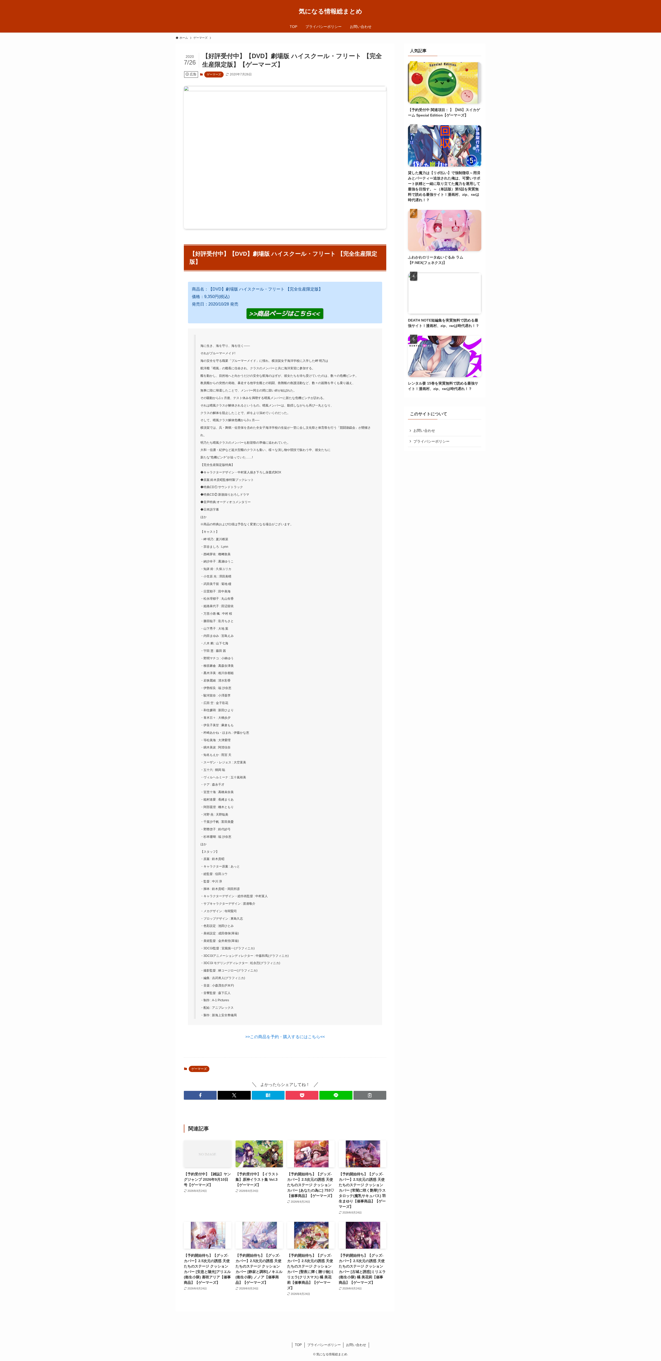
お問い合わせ (424, 430)
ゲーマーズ (214, 74)
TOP (298, 1345)
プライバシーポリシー (431, 441)
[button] (200, 1095)
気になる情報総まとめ (330, 11)
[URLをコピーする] (369, 1095)
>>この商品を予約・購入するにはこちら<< (285, 1037)
